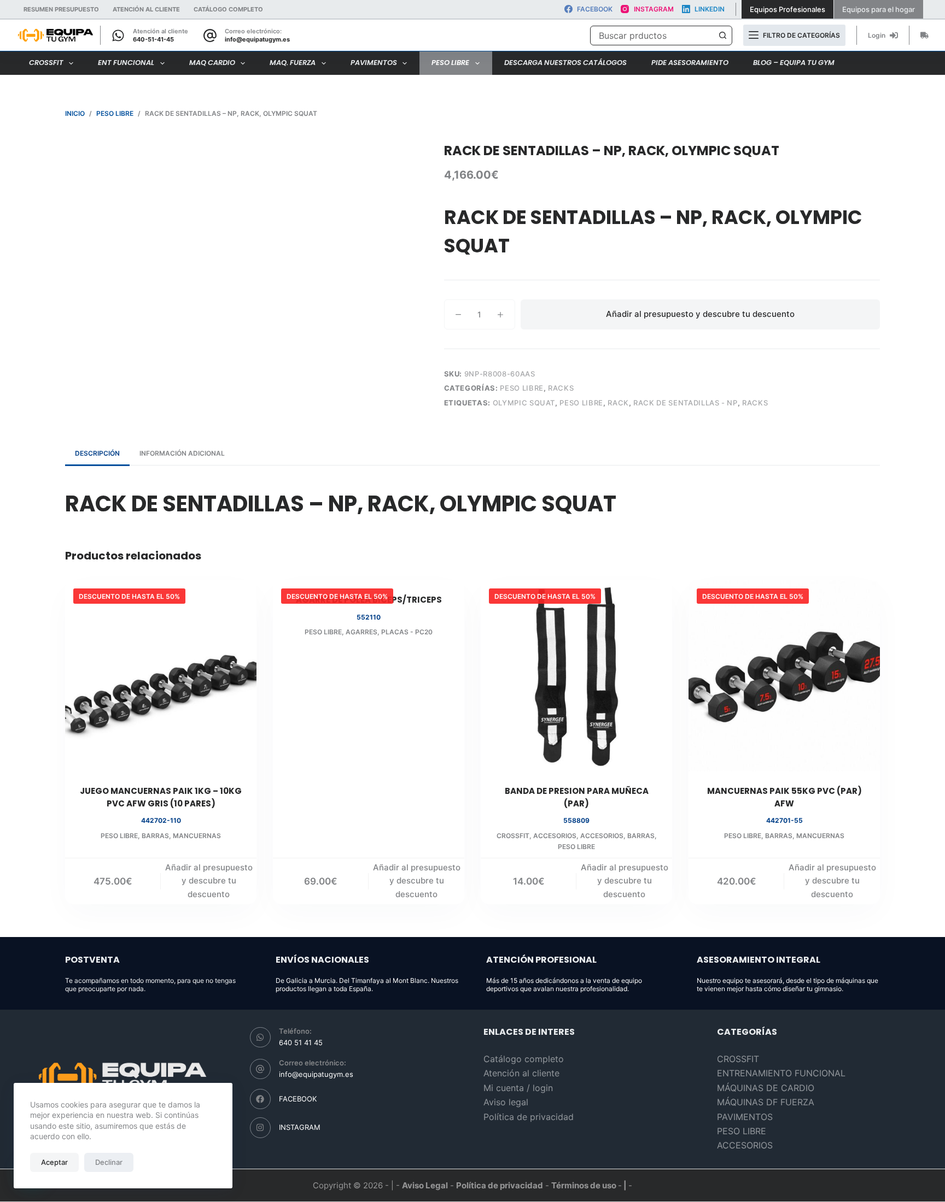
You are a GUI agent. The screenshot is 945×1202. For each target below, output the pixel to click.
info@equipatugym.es (257, 39)
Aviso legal (505, 1102)
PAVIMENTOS (374, 62)
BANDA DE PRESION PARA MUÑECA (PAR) (577, 797)
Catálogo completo (523, 1058)
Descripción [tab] (97, 453)
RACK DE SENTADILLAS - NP (685, 402)
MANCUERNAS (197, 836)
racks (755, 402)
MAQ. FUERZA (293, 62)
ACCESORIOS (554, 836)
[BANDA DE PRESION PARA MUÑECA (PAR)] (576, 675)
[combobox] (652, 35)
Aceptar (54, 1162)
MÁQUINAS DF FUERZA (765, 1102)
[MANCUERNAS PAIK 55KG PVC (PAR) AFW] (784, 675)
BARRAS (155, 836)
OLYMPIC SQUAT (524, 402)
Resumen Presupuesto (61, 9)
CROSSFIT (46, 62)
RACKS (561, 388)
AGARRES (361, 632)
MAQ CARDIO (212, 62)
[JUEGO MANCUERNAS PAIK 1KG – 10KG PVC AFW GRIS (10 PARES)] (160, 675)
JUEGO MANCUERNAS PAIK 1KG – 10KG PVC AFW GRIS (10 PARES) (161, 797)
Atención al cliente (146, 9)
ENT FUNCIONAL (126, 62)
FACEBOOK (298, 1098)
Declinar (108, 1162)
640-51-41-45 (153, 39)
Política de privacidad (528, 1116)
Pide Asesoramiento (689, 62)
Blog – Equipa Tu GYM (794, 62)
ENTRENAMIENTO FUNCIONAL (781, 1073)
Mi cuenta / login (518, 1087)
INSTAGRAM (299, 1127)
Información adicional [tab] (182, 453)
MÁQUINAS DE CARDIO (765, 1087)
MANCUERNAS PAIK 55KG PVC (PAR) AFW (784, 797)
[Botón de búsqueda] (722, 35)
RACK (618, 402)
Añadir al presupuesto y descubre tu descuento (700, 314)
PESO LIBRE (450, 62)
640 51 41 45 (301, 1042)
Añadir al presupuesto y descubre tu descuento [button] (209, 881)
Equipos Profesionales (787, 9)
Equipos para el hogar (878, 9)
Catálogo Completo (228, 9)
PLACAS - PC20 (407, 632)
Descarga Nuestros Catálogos (565, 62)
